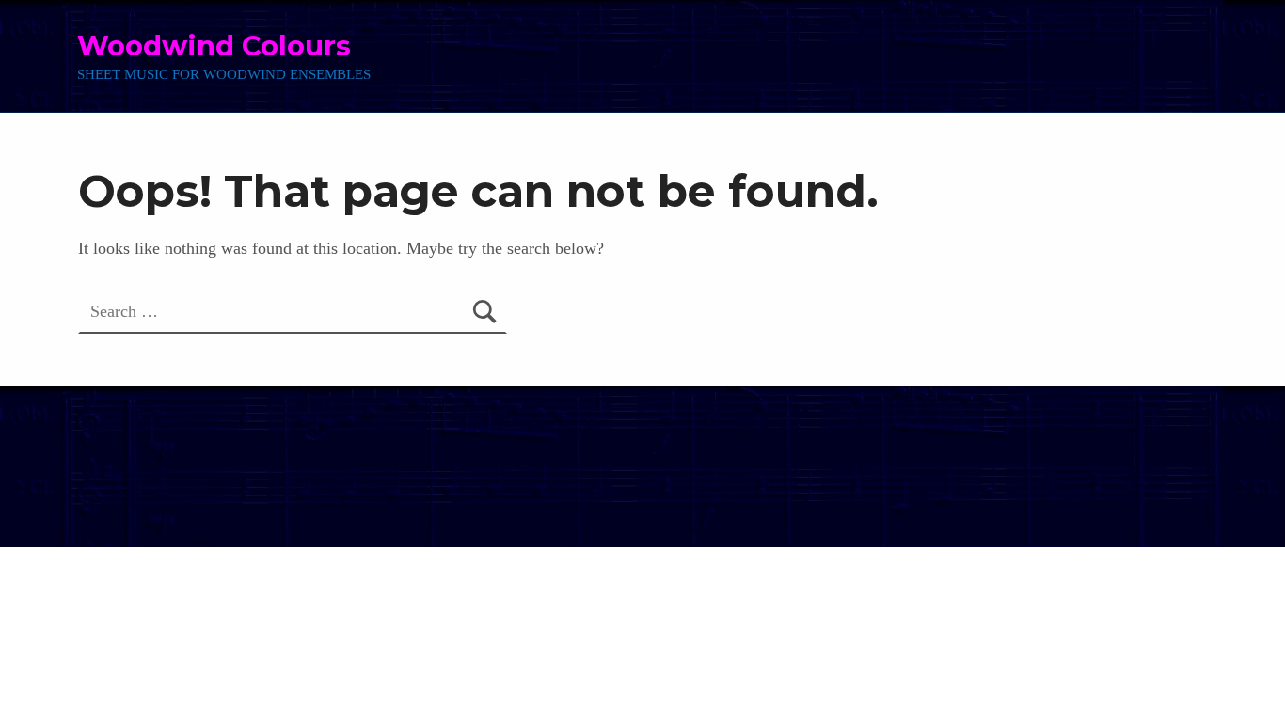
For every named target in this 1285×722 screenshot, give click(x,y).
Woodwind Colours (214, 45)
